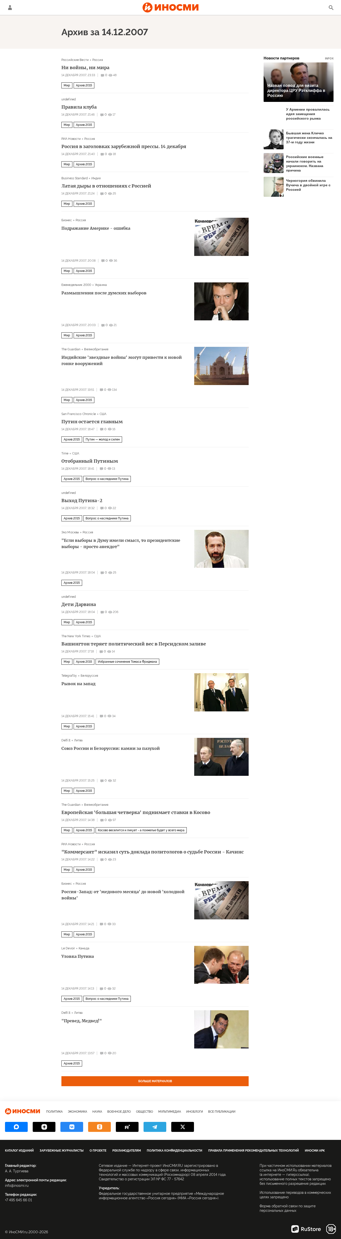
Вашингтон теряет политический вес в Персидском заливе (133, 644)
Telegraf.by (69, 675)
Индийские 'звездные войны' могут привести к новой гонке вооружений (121, 360)
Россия (97, 60)
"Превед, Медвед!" (81, 1020)
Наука (97, 1111)
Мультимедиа (169, 1111)
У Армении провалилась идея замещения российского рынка (308, 113)
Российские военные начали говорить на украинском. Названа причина (305, 163)
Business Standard (74, 178)
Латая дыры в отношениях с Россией (106, 186)
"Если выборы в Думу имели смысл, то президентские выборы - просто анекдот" (120, 543)
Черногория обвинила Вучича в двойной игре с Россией (308, 185)
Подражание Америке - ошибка (95, 228)
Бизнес (66, 220)
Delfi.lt (65, 740)
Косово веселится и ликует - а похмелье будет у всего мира (141, 830)
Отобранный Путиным (89, 461)
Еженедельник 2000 (76, 285)
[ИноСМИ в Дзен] (44, 1127)
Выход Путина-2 (81, 500)
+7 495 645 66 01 (18, 1200)
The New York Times (75, 636)
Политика (54, 1111)
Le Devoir (68, 948)
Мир (67, 85)
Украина (101, 285)
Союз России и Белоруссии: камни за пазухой (110, 748)
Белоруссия (89, 675)
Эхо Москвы (70, 532)
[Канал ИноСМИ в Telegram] (155, 1127)
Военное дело (119, 1111)
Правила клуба (79, 107)
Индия (96, 178)
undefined (68, 99)
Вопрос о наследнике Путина (107, 479)
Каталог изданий (19, 1150)
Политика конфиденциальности (174, 1150)
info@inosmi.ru (16, 1186)
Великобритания (96, 349)
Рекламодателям (126, 1150)
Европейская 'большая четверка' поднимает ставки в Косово (135, 812)
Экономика (77, 1111)
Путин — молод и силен (103, 439)
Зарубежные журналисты (62, 1150)
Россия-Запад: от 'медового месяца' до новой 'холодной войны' (122, 894)
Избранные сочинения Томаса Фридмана (127, 661)
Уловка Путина (77, 956)
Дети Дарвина (78, 604)
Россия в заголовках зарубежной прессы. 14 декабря (123, 146)
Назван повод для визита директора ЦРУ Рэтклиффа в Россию (296, 90)
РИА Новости (71, 139)
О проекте (98, 1150)
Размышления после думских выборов (104, 292)
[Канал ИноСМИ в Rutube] (127, 1127)
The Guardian (70, 349)
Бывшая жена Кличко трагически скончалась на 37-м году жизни (309, 137)
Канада (84, 948)
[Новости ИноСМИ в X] (182, 1127)
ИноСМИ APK (315, 1150)
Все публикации (221, 1111)
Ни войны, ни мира (85, 67)
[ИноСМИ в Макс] (16, 1127)
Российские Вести (75, 60)
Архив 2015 (84, 85)
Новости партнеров (299, 58)
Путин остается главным (92, 421)
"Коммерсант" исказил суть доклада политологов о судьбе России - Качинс (152, 852)
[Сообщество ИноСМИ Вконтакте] (71, 1127)
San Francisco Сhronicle (78, 414)
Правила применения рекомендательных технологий (253, 1150)
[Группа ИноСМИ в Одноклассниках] (99, 1127)
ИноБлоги (194, 1111)
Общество (144, 1111)
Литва (78, 740)
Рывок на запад (78, 683)
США (103, 414)
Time (64, 453)
